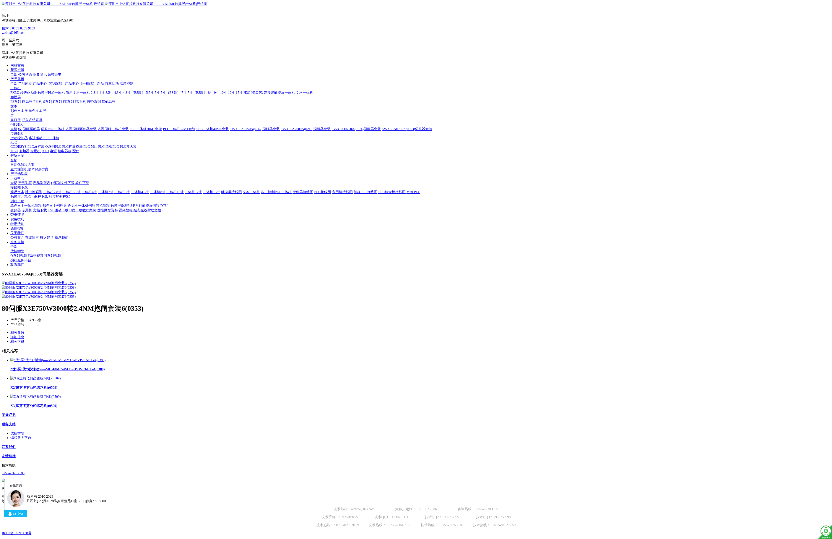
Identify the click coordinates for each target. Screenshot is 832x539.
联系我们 (9, 447)
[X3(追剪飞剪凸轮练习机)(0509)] (35, 396)
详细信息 (17, 337)
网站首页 (17, 65)
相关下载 (17, 341)
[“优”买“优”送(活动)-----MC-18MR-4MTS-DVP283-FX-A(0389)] (58, 360)
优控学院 (17, 433)
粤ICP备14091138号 (16, 533)
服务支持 (9, 424)
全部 (13, 74)
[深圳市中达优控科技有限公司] (416, 4)
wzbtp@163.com (13, 32)
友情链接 (9, 456)
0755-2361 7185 (13, 473)
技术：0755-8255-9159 (18, 28)
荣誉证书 (9, 415)
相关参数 (17, 332)
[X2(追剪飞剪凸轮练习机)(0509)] (35, 378)
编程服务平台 (20, 438)
